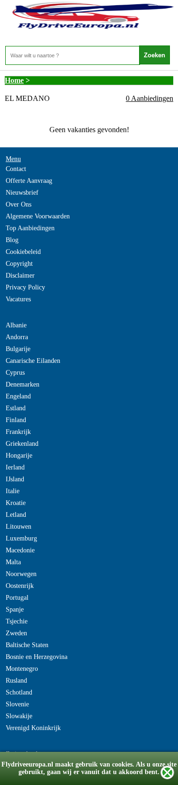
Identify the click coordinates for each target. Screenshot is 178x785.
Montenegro (22, 668)
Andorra (17, 337)
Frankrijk (18, 431)
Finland (16, 420)
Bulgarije (18, 348)
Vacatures (18, 299)
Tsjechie (17, 621)
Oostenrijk (20, 585)
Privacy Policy (25, 287)
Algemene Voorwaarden (38, 216)
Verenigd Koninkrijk (33, 727)
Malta (13, 562)
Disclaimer (20, 275)
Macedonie (20, 550)
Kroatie (16, 502)
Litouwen (18, 526)
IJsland (15, 479)
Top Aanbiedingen (30, 228)
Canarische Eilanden (33, 360)
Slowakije (19, 716)
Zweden (16, 633)
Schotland (19, 692)
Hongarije (19, 455)
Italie (12, 491)
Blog (12, 240)
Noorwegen (21, 573)
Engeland (18, 396)
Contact (16, 168)
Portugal (17, 597)
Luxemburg (21, 538)
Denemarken (22, 384)
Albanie (16, 325)
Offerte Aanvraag (29, 180)
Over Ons (18, 204)
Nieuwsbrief (22, 192)
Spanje (15, 609)
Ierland (15, 467)
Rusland (16, 680)
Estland (16, 408)
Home (14, 80)
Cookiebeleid (23, 251)
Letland (16, 514)
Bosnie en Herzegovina (36, 656)
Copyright (19, 263)
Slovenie (17, 704)
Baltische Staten (27, 645)
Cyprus (15, 372)
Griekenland (22, 443)
